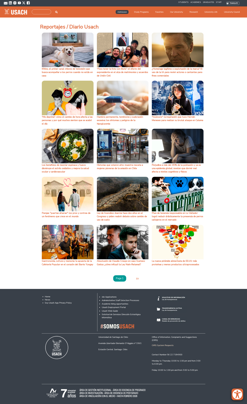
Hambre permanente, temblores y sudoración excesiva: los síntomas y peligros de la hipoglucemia (120, 120)
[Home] (17, 12)
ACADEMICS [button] (195, 2)
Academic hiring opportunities (115, 303)
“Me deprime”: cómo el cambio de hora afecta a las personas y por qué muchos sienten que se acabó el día (67, 120)
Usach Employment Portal (114, 307)
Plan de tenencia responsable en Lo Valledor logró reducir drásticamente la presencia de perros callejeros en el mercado (177, 216)
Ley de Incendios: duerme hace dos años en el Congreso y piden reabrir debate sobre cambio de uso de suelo (122, 216)
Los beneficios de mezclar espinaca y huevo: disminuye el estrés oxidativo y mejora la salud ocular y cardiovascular (65, 168)
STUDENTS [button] (183, 2)
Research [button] (193, 12)
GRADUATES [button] (208, 2)
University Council (232, 12)
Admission (122, 12)
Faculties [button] (159, 12)
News (47, 299)
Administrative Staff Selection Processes (120, 300)
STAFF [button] (219, 2)
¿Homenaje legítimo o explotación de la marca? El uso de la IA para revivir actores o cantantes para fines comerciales (177, 72)
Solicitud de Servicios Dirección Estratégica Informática (121, 316)
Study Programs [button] (141, 12)
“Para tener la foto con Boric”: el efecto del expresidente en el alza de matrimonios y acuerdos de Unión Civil (122, 72)
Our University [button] (176, 12)
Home (47, 296)
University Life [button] (210, 12)
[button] (238, 395)
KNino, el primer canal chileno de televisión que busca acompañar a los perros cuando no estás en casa (67, 72)
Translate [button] (234, 3)
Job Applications (109, 296)
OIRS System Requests (163, 345)
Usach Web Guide (110, 311)
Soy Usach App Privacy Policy (58, 302)
